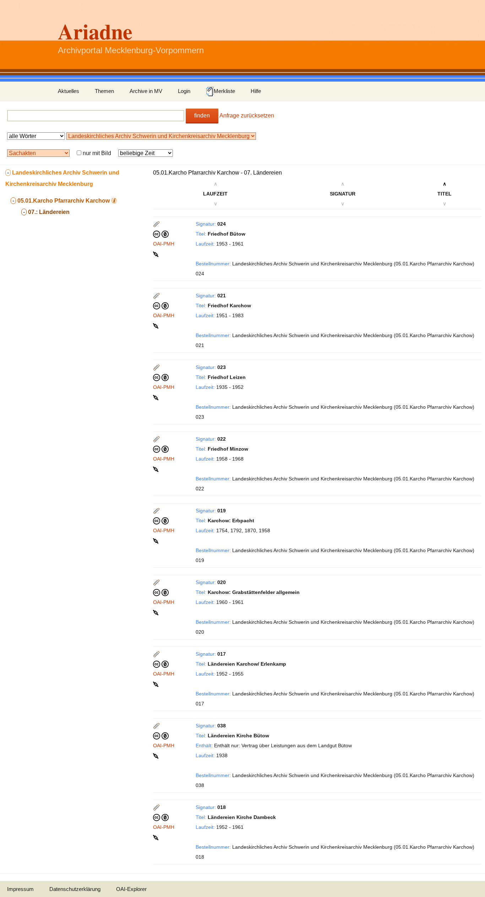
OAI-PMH (163, 244)
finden (202, 115)
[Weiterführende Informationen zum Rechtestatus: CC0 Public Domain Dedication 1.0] (161, 234)
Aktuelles (68, 91)
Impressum (20, 889)
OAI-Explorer (131, 889)
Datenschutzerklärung (74, 889)
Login (184, 91)
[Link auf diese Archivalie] (156, 254)
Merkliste (224, 91)
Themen (104, 91)
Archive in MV (146, 91)
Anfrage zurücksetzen (246, 115)
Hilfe (256, 91)
